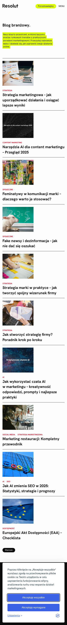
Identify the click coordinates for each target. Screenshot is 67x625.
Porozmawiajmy (46, 6)
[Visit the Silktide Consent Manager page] (58, 616)
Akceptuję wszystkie (33, 597)
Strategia (7, 90)
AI (3, 377)
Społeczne (7, 189)
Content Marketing (12, 142)
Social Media (8, 434)
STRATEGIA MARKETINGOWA (30, 434)
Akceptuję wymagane (33, 607)
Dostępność (8, 528)
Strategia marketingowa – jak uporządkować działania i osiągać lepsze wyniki (30, 100)
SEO (8, 481)
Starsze (9, 550)
